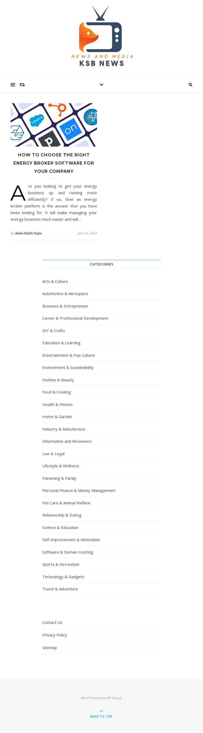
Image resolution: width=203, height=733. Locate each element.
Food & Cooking (56, 392)
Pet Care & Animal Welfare (66, 502)
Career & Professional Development (75, 318)
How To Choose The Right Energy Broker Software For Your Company (53, 163)
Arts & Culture (55, 281)
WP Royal (113, 697)
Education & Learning (61, 342)
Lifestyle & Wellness (60, 465)
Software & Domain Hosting (67, 552)
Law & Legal (53, 453)
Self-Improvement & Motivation (71, 539)
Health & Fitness (57, 404)
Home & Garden (57, 416)
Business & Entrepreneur (65, 306)
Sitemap (49, 647)
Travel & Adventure (60, 588)
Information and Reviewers (67, 441)
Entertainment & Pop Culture (68, 355)
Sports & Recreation (60, 564)
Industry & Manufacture (63, 429)
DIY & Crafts (53, 330)
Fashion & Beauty (58, 379)
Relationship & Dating (61, 515)
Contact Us (52, 622)
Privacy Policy (54, 634)
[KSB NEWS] (101, 37)
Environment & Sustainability (68, 367)
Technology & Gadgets (63, 576)
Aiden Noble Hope (28, 233)
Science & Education (60, 527)
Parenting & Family (59, 478)
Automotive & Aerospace (65, 293)
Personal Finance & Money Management (79, 490)
